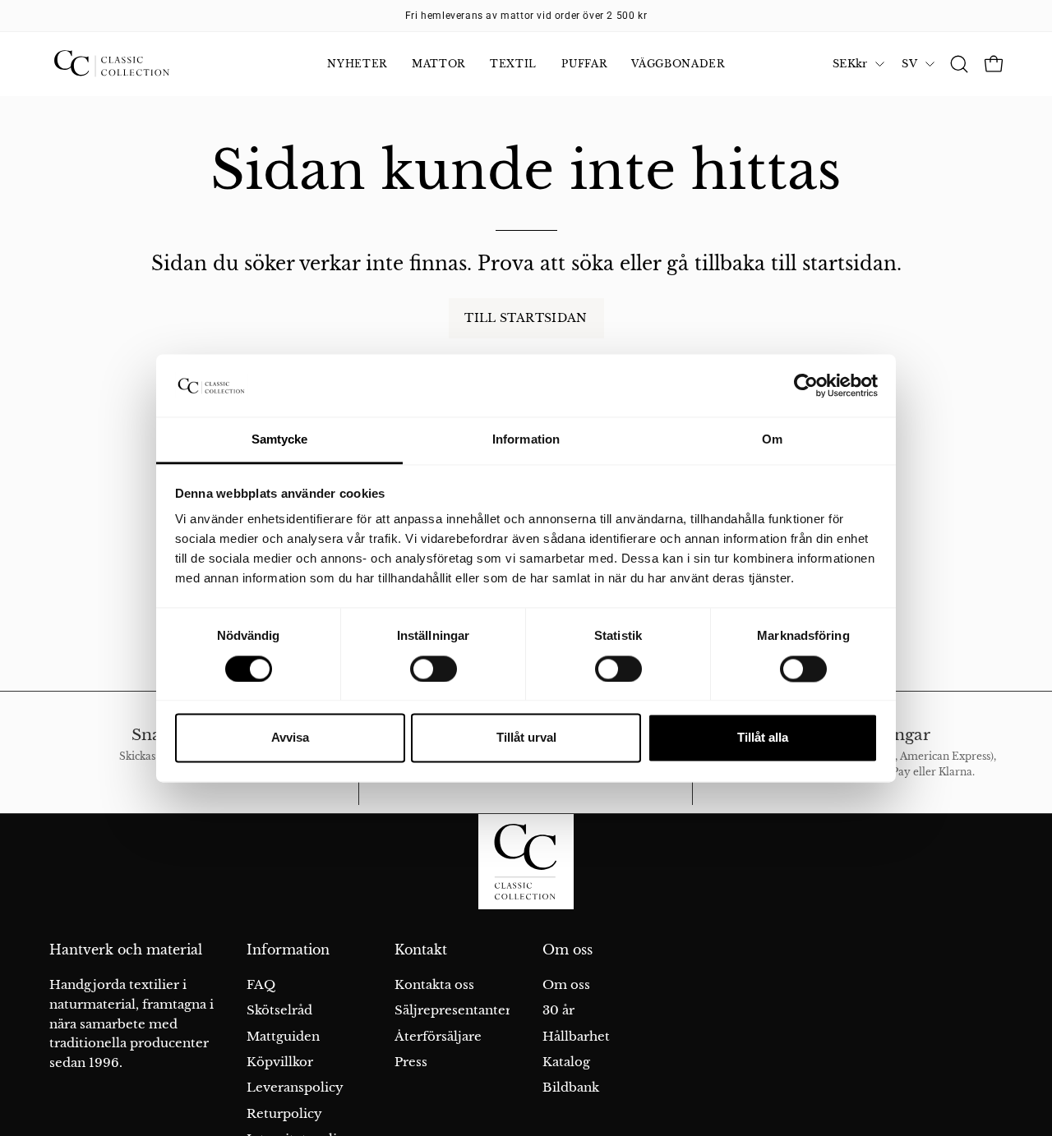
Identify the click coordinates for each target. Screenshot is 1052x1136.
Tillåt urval (526, 738)
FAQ (261, 984)
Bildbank (570, 1087)
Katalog (566, 1061)
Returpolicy (284, 1113)
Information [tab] (526, 440)
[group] (526, 15)
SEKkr (850, 64)
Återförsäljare (438, 1036)
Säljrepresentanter (452, 1010)
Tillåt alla (762, 738)
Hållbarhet (576, 1036)
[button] (959, 64)
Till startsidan (525, 317)
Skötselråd (279, 1010)
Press (410, 1061)
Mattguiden (283, 1036)
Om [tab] (772, 440)
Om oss (567, 950)
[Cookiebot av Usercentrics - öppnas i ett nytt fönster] (806, 385)
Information (288, 950)
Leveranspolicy (295, 1087)
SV (909, 64)
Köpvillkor (280, 1061)
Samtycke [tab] (279, 440)
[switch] (433, 668)
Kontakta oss (434, 984)
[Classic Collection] (131, 64)
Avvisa (290, 738)
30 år (558, 1010)
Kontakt (420, 950)
